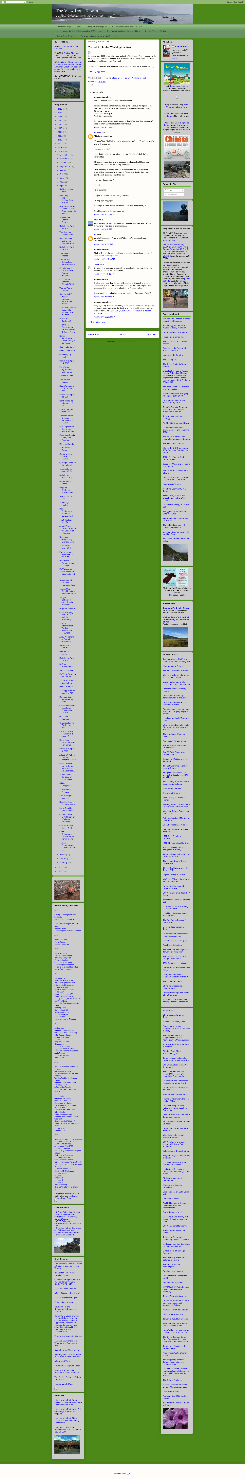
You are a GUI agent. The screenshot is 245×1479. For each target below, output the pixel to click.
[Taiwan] (91, 71)
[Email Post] (91, 85)
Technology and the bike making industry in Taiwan (174, 326)
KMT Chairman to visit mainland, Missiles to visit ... (67, 572)
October (64, 162)
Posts (169, 190)
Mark (96, 220)
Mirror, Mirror (169, 1010)
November (65, 158)
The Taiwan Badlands (172, 1380)
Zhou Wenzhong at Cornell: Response (66, 639)
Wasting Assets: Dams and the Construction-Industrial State (176, 805)
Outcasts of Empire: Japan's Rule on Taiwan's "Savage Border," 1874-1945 (67, 1281)
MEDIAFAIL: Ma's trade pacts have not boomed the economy (176, 1289)
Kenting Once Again (62, 1148)
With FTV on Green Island (64, 989)
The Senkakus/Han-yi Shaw (175, 670)
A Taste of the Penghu (62, 1087)
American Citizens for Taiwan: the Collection (99, 36)
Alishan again (59, 1028)
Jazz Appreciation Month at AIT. (67, 692)
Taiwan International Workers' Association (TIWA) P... (66, 628)
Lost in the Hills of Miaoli (63, 980)
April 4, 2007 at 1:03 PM (104, 127)
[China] (102, 71)
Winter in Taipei (66, 687)
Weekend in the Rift (61, 1012)
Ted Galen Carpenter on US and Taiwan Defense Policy (67, 328)
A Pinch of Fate (66, 376)
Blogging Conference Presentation (66, 490)
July (62, 174)
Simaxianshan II (60, 1085)
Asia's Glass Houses (64, 381)
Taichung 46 (59, 1058)
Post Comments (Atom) (128, 342)
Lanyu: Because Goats (63, 969)
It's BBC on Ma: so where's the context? (67, 733)
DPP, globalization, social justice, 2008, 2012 (174, 401)
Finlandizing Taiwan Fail (173, 337)
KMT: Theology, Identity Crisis (176, 843)
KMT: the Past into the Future (67, 675)
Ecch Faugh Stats (171, 1391)
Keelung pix (59, 1096)
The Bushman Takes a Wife (66, 233)
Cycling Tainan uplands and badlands (67, 56)
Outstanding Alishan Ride (64, 1071)
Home (79, 27)
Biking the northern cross (64, 996)
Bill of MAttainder (67, 444)
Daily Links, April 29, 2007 (66, 248)
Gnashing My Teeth (65, 355)
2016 (60, 116)
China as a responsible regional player (173, 987)
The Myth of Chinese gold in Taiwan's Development (175, 950)
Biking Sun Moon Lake (63, 1114)
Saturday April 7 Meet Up (66, 797)
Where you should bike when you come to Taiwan (176, 676)
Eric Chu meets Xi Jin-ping (175, 825)
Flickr (168, 265)
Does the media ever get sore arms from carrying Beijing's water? (176, 711)
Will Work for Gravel (65, 646)
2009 (60, 143)
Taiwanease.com (177, 86)
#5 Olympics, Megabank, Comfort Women (65, 1217)
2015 (60, 120)
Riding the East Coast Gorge (65, 1089)
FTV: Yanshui (59, 1017)
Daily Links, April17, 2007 (66, 476)
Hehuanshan (59, 1044)
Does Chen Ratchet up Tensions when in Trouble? (175, 696)
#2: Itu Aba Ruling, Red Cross (67, 1228)
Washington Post (139, 78)
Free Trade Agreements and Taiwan (65, 369)
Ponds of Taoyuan (171, 1198)
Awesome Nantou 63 (62, 1169)
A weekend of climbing (63, 955)
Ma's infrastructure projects (175, 1094)
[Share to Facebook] (97, 78)
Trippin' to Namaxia (61, 944)
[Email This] (89, 78)
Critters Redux (60, 1112)
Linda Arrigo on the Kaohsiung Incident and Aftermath (176, 1245)
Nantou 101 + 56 (60, 940)
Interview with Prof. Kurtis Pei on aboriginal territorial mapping (67, 1411)
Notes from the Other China (66, 1350)
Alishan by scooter (61, 987)
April (62, 186)
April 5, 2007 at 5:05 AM (104, 274)
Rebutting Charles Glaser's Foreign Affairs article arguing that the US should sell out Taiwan (176, 1372)
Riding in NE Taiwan (62, 1046)
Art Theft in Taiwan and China (176, 423)
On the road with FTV (62, 1101)
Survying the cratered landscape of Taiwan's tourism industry (176, 1028)
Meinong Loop (60, 1008)
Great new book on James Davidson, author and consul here (67, 69)
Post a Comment (98, 322)
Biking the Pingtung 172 (63, 994)
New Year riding (60, 1185)
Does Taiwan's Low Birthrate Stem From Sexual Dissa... (67, 767)
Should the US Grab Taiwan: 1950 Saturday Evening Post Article (175, 450)
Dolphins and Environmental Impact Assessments (175, 935)
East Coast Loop (60, 1001)
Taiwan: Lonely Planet (64, 1384)
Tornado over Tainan (65, 449)
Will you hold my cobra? (173, 1282)
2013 (60, 128)
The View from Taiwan (77, 10)
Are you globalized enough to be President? (66, 601)
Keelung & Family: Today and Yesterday (67, 437)
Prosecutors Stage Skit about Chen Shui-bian (176, 993)
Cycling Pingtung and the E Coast (66, 54)
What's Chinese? (67, 670)
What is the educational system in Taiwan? (173, 1136)
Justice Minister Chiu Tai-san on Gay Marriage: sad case (176, 1385)
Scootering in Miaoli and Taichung (67, 931)
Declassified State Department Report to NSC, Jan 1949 (176, 478)
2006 (60, 867)
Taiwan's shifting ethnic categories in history (173, 848)
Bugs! (56, 1094)
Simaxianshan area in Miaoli (65, 1141)
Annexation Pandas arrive (174, 741)
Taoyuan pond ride (61, 1042)
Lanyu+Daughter (60, 953)
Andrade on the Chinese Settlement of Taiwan (66, 419)
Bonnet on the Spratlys (173, 355)
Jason (96, 265)
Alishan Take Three (61, 1037)
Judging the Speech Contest (64, 219)
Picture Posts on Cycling (155, 31)
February (64, 859)
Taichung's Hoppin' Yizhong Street (67, 1162)
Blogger (127, 1473)
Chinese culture (124, 78)
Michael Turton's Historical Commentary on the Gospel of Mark (176, 619)
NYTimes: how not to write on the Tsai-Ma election (176, 1163)
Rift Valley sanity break (63, 958)
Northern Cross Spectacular (65, 1082)
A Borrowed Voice (62, 1361)
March (63, 855)
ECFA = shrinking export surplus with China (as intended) (173, 1144)
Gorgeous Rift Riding (62, 1098)
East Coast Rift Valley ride (64, 1171)
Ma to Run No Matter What (66, 809)
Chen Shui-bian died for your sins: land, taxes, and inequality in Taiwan (176, 1303)
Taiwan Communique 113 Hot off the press (67, 846)
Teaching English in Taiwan (176, 608)
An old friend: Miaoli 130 (63, 1146)
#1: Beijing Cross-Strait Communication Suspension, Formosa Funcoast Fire (67, 1232)
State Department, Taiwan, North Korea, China (66, 835)
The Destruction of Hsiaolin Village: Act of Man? (175, 957)
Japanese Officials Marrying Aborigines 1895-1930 (175, 394)
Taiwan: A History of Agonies (67, 1298)
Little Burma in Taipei (62, 1035)
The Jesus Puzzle (177, 595)
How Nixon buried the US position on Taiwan (174, 703)
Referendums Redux (65, 482)
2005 (60, 871)
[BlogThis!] (91, 78)
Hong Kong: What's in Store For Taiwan (67, 742)
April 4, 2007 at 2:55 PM (104, 229)
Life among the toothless (66, 410)
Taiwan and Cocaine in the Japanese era (175, 1347)
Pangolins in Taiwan (172, 484)
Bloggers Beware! (67, 608)
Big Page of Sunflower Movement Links (123, 31)
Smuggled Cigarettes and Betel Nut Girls (174, 512)
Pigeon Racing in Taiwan (174, 875)
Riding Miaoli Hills (61, 1010)
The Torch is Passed (64, 254)
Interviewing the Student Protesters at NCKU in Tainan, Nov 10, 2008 (67, 1429)
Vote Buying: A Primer (172, 788)
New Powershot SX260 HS (64, 1121)
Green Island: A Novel (64, 1302)
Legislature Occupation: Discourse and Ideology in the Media (176, 1171)
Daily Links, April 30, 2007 (66, 227)
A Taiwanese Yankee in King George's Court (175, 907)
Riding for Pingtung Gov (97, 27)
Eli (95, 235)
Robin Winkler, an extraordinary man (67, 388)
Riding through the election (64, 983)
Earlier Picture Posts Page (66, 1197)
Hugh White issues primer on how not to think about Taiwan (176, 1331)
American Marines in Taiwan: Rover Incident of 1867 (176, 1324)
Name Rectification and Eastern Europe (173, 887)
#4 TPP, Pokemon (62, 1221)
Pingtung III (58, 1180)
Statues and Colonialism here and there (67, 262)
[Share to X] (94, 78)
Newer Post (94, 334)
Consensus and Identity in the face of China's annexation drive (176, 1219)
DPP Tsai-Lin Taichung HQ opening (68, 1139)
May (62, 182)
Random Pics (59, 1130)
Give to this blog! (64, 27)
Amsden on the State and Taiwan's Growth (174, 349)
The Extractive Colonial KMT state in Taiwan (175, 767)
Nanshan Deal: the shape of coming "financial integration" (176, 1000)
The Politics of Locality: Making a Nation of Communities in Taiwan (68, 1266)
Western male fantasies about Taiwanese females (176, 1116)
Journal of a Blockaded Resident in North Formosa (66, 1371)
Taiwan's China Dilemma (65, 1288)
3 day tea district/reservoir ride (66, 985)
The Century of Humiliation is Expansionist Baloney (176, 783)
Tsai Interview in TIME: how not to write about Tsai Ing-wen (176, 660)
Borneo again (59, 1128)
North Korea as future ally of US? (66, 403)
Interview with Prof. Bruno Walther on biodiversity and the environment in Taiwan (68, 1402)
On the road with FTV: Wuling (65, 1033)
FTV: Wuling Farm (61, 1014)
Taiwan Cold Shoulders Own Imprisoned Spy (67, 591)
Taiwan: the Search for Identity (68, 1336)
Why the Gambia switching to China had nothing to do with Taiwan (176, 727)
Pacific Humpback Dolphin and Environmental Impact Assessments (176, 1205)
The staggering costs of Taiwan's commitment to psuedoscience (173, 1362)
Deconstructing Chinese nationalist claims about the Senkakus (175, 1107)
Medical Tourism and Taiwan (175, 1310)
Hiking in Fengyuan (65, 784)
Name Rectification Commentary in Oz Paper (67, 339)
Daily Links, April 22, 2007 (66, 395)
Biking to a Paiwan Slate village (66, 967)
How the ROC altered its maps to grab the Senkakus (176, 320)
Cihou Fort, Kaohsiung (63, 962)
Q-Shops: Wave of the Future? (67, 463)
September (65, 166)
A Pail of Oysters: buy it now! (67, 1293)
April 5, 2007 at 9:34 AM (104, 297)
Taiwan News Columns (66, 36)
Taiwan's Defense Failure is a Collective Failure (176, 855)
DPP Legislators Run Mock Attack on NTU (67, 429)
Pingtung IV (58, 1182)
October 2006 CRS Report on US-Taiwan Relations (67, 818)
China (114, 78)
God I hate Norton (67, 347)
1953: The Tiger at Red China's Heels (173, 458)
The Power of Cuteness (173, 443)
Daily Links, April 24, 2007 (66, 362)
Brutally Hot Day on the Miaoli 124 (67, 999)
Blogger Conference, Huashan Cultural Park (66, 512)
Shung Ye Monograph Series (67, 1366)
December (65, 155)
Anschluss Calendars (172, 945)
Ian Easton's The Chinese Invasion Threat (66, 1274)
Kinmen (57, 1039)
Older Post (152, 334)
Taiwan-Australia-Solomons (175, 1296)
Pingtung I (58, 1175)
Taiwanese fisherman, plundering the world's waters (176, 1238)
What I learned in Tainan (63, 1160)
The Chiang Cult (170, 359)
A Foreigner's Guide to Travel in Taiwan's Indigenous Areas (67, 1355)
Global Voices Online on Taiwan (65, 456)
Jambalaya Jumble (64, 503)
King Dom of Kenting (62, 1157)
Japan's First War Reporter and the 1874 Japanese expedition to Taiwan (175, 409)
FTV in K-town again (62, 1055)
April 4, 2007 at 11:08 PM (104, 259)
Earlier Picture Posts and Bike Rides (127, 27)
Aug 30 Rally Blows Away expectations (174, 753)
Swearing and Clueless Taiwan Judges (67, 582)
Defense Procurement (66, 665)
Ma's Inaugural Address (173, 666)
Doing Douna (59, 942)
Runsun (97, 133)
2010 (60, 140)
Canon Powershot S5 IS (173, 249)
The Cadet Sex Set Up (173, 981)
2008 (60, 147)
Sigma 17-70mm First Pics (64, 1048)
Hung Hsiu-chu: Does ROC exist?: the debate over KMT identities (175, 774)
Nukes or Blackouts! (65, 319)
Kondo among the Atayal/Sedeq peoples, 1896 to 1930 (79, 31)
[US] (97, 71)
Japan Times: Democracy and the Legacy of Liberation (67, 529)
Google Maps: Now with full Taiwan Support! (66, 271)
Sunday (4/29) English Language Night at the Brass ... (65, 299)
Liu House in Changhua (63, 1155)
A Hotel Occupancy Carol (174, 1022)
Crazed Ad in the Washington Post (66, 725)
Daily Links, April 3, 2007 (66, 750)
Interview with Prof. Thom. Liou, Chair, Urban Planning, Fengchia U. (67, 1420)
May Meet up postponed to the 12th (66, 554)
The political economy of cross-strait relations (174, 526)
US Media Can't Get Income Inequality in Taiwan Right (175, 1082)
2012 (60, 132)
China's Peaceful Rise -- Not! (66, 826)
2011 (60, 136)
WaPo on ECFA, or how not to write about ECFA (176, 880)
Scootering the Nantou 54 (64, 965)
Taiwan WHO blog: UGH (65, 547)
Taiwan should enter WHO (65, 470)
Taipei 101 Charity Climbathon (67, 681)
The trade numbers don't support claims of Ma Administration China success (176, 1037)
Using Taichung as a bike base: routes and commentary (176, 683)
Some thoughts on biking (174, 1212)
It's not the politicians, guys (175, 940)
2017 (60, 113)
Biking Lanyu (59, 992)
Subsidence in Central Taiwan (176, 1151)
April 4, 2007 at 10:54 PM (104, 244)
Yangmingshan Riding (63, 1103)
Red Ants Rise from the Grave (67, 803)
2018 (60, 109)
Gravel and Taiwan (171, 793)
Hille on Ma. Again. (64, 653)
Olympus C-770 (179, 247)
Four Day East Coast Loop (64, 1110)
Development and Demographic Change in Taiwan (65, 1309)
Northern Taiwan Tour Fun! (64, 1030)
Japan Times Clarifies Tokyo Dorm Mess (67, 777)
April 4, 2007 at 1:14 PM (104, 214)
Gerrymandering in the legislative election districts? (175, 975)
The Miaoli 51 (59, 978)
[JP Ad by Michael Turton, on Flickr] (175, 586)
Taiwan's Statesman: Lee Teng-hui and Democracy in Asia (66, 1343)
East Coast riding (61, 960)
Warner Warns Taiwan (65, 289)
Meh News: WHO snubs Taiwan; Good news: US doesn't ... (67, 210)
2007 (60, 151)
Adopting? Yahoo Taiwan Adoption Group (67, 757)
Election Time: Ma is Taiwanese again (172, 1052)
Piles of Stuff (59, 1092)
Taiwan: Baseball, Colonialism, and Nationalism (176, 388)
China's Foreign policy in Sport (176, 332)
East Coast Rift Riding (62, 1144)
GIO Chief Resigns (64, 717)
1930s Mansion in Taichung (65, 1019)
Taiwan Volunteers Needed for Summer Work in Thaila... (67, 311)
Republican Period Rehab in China (66, 562)
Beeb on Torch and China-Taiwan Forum (66, 240)
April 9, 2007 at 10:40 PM (104, 317)
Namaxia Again (60, 928)
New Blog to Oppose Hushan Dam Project (66, 199)
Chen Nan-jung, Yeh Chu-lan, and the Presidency (66, 616)
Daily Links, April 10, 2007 (66, 659)
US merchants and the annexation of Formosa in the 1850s (176, 429)
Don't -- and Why (67, 351)
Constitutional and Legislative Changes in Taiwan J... (67, 709)
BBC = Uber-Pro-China (173, 1314)
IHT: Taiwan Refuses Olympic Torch (66, 281)
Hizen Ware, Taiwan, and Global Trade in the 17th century (174, 497)
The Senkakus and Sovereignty (171, 1265)
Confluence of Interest (173, 1271)
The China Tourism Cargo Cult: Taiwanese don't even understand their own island (175, 1339)
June (62, 178)
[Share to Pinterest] (99, 78)
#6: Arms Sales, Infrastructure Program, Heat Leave (67, 1213)
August (63, 170)
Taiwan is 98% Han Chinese (175, 1319)
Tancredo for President (65, 790)
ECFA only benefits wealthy (175, 1226)
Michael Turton (182, 46)
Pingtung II (58, 1178)
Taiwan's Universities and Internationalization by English (176, 437)
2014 (60, 124)
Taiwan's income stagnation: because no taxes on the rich (176, 1059)
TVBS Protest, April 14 (65, 521)
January (64, 862)
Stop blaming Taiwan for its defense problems (175, 1258)
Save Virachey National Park (177, 105)
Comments (171, 195)
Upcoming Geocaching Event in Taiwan (67, 539)
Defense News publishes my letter (66, 699)
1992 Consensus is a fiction (175, 963)
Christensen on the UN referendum (173, 1179)
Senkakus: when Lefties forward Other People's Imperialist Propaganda (173, 1073)
